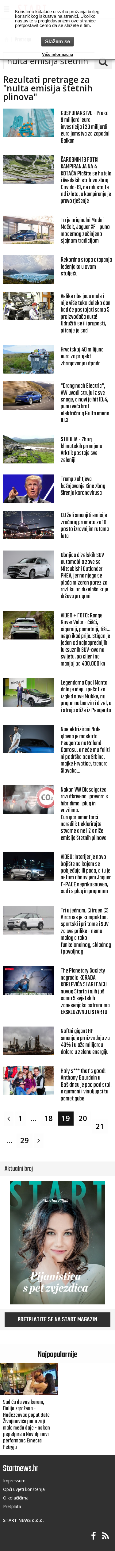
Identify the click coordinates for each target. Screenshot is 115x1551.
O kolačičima (16, 1498)
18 (48, 1118)
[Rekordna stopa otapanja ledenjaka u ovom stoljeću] (29, 269)
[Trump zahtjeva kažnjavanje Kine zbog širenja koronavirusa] (29, 488)
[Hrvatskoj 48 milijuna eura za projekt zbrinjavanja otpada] (29, 359)
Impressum (14, 1481)
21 (100, 1126)
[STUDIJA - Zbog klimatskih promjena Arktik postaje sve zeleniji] (29, 449)
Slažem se (57, 41)
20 (83, 1118)
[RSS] (105, 1536)
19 (65, 1118)
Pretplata (12, 1506)
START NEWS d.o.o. (23, 1520)
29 (24, 1140)
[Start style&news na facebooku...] (93, 1536)
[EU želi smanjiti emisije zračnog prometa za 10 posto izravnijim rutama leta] (29, 525)
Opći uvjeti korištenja (24, 1489)
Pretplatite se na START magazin (57, 1320)
